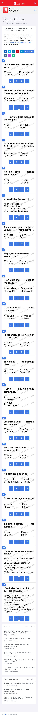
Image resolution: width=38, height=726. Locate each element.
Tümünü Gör (29, 627)
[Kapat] (1, 10)
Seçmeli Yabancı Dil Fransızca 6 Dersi (15, 20)
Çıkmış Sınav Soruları (11, 22)
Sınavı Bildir (29, 51)
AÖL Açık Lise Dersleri (16, 18)
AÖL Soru (5, 18)
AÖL (5, 714)
